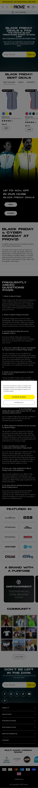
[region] (19, 394)
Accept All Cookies (19, 397)
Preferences (19, 402)
